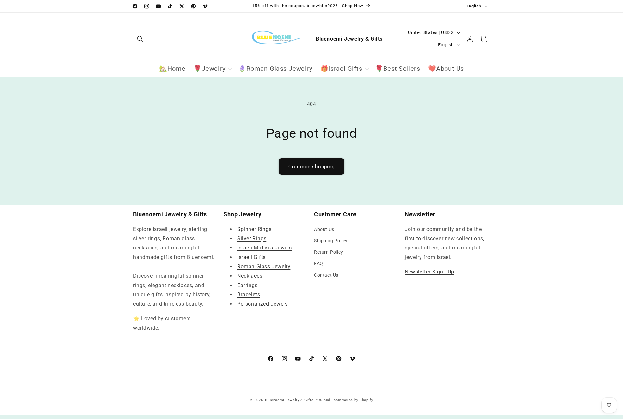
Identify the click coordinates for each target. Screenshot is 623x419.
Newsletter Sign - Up (429, 272)
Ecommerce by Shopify (352, 400)
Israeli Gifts (251, 257)
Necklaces (249, 276)
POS (319, 400)
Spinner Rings (254, 229)
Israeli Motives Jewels (264, 248)
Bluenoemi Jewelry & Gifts (289, 400)
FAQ (318, 263)
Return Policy (328, 252)
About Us (324, 229)
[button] (140, 39)
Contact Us (326, 275)
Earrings (247, 285)
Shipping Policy (331, 240)
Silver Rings (251, 238)
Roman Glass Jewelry (263, 266)
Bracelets (248, 294)
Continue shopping (311, 167)
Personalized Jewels (262, 304)
